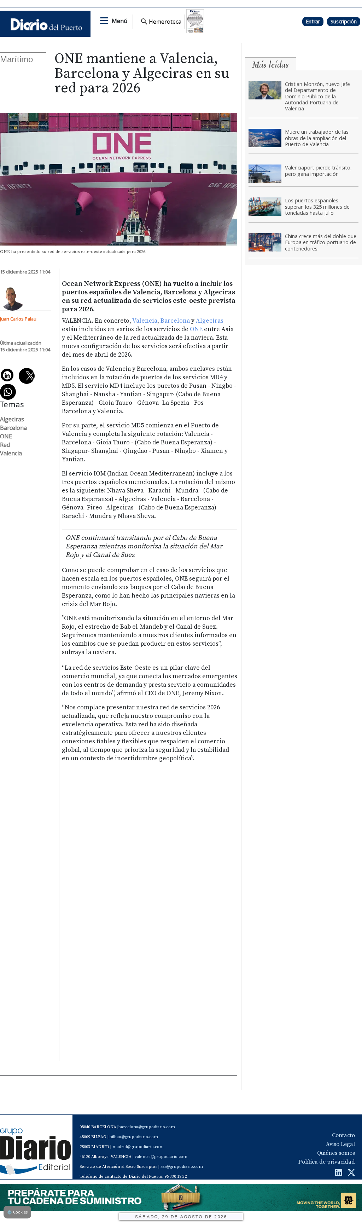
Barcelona (175, 321)
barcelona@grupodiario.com (146, 1127)
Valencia (144, 321)
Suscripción (344, 21)
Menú (119, 21)
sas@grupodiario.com (181, 1166)
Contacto (343, 1135)
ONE (196, 329)
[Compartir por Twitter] (27, 376)
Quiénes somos (336, 1153)
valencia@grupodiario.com (161, 1156)
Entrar (313, 21)
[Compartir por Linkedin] (7, 375)
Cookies (17, 1212)
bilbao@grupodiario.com (134, 1137)
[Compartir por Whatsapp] (8, 392)
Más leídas (270, 64)
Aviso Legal (340, 1144)
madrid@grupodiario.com (138, 1146)
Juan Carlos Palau (18, 319)
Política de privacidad (326, 1161)
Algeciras (209, 321)
